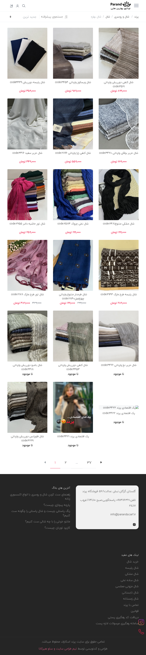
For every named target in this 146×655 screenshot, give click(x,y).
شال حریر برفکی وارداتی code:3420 (118, 153)
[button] (54, 16)
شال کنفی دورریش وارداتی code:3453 (73, 367)
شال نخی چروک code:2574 (73, 223)
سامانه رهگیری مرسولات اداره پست (117, 623)
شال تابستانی (130, 592)
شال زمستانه (131, 598)
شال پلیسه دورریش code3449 (27, 82)
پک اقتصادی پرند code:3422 (118, 413)
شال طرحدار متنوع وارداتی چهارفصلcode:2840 (73, 296)
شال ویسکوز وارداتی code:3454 (73, 82)
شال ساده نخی (130, 580)
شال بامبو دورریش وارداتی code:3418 (27, 367)
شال (108, 17)
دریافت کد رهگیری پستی (123, 617)
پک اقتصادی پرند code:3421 (73, 436)
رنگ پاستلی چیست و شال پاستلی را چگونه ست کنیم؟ (40, 513)
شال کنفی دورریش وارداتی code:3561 (118, 84)
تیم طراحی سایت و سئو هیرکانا (58, 648)
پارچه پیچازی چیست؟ (57, 504)
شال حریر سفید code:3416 (27, 153)
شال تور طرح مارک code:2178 (27, 294)
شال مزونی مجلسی (127, 586)
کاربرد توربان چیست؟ (57, 527)
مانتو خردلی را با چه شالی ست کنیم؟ (47, 521)
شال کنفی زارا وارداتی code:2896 (73, 153)
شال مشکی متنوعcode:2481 (118, 223)
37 (89, 462)
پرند (136, 17)
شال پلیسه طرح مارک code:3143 (119, 294)
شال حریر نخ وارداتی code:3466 (118, 365)
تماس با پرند (131, 604)
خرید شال (133, 561)
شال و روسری (121, 17)
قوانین (135, 610)
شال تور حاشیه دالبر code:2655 (27, 223)
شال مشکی (132, 573)
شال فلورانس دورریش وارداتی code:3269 (27, 438)
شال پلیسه (132, 567)
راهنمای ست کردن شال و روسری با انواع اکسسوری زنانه (40, 496)
